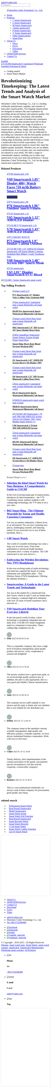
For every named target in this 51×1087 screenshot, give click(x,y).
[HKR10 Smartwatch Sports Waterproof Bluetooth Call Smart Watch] (28, 403)
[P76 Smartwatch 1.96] (17, 202)
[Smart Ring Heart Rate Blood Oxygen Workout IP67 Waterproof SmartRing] (28, 340)
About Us (11, 41)
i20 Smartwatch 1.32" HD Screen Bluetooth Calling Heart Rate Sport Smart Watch (27, 379)
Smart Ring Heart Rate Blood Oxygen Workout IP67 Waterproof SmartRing (26, 346)
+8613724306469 (15, 972)
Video (15, 51)
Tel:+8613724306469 (16, 922)
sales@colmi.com (9, 2)
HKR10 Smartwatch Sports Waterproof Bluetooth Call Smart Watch (28, 409)
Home (9, 15)
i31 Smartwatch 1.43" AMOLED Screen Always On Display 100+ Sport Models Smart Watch (27, 362)
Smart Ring (17, 38)
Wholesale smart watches (12, 950)
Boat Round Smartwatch (20, 808)
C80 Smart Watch (17, 538)
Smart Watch (31, 945)
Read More (12, 197)
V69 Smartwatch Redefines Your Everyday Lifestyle (26, 610)
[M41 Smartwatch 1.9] (28, 324)
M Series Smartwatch (22, 25)
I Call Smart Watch (17, 826)
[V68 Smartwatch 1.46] (25, 256)
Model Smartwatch (17, 811)
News (15, 43)
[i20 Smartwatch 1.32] (28, 372)
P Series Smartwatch (21, 30)
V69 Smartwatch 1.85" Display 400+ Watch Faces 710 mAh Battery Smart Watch (24, 185)
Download (17, 48)
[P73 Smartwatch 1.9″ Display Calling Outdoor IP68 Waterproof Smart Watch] (18, 237)
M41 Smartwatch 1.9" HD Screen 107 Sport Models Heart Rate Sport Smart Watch (28, 330)
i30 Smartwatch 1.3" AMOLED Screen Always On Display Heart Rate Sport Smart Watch (27, 460)
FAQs (15, 46)
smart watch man (17, 945)
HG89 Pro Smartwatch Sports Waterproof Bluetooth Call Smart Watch (28, 314)
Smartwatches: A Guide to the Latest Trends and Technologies (28, 586)
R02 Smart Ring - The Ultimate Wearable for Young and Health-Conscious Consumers (26, 513)
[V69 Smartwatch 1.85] (18, 174)
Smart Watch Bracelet (18, 824)
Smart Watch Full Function (21, 816)
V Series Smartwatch (21, 33)
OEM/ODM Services (16, 54)
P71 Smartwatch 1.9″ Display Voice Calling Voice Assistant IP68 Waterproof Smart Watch (28, 297)
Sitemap (4, 945)
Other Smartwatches (21, 36)
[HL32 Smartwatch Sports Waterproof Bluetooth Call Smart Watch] (28, 389)
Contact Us (12, 56)
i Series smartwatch (21, 28)
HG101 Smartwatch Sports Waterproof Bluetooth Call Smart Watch (28, 444)
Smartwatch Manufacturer (31, 947)
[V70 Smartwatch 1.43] (22, 225)
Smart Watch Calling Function (22, 829)
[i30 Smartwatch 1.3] (28, 454)
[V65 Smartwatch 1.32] (18, 213)
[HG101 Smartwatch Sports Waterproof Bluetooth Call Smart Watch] (28, 438)
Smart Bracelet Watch (18, 821)
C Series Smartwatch (21, 20)
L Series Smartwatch (21, 23)
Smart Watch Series (17, 813)
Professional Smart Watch (20, 806)
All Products (30, 950)
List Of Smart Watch (18, 831)
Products (11, 17)
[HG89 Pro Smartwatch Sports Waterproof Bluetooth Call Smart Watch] (28, 307)
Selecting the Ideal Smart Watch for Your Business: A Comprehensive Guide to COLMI (27, 486)
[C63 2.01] (15, 268)
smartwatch (14, 947)
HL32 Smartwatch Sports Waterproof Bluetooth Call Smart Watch (28, 395)
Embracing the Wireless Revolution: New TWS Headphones (28, 561)
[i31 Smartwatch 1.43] (28, 356)
